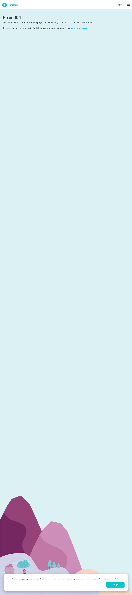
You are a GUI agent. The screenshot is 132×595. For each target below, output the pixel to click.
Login (119, 4)
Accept (115, 585)
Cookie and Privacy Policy (109, 579)
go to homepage (79, 28)
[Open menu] (128, 4)
